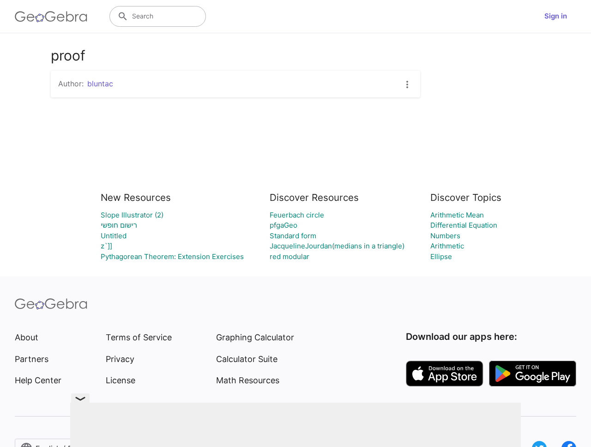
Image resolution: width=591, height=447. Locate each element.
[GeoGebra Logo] (51, 16)
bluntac (100, 83)
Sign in (555, 16)
